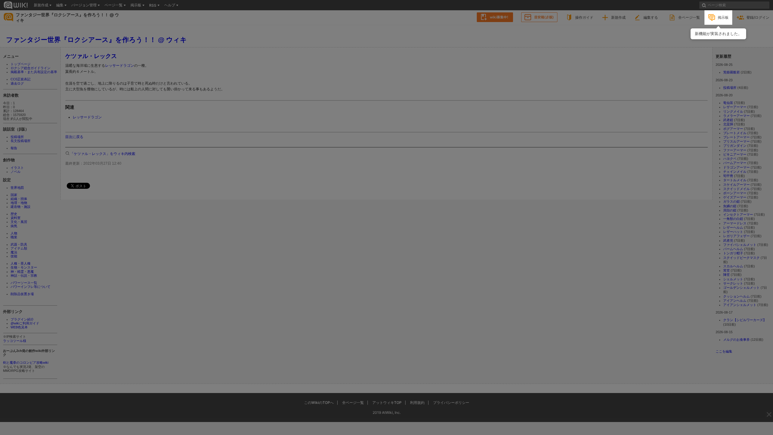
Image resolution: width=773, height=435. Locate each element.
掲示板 (723, 17)
